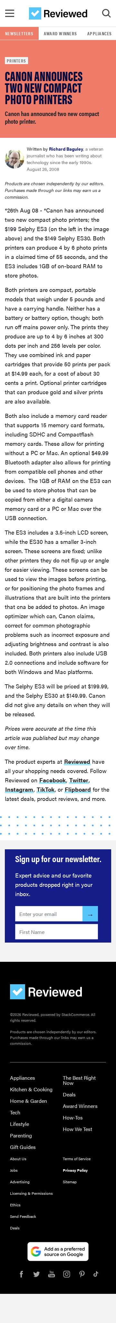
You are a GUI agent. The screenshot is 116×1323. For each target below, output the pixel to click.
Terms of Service (77, 1158)
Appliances (22, 1077)
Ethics (15, 1205)
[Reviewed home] (58, 13)
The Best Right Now (79, 1080)
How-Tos (73, 1117)
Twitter (78, 780)
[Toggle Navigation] (9, 13)
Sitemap (70, 1182)
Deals (69, 1094)
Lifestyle (19, 1123)
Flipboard (78, 789)
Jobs (14, 1170)
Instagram (19, 789)
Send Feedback (23, 1216)
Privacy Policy (75, 1170)
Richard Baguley (66, 149)
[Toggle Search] (106, 13)
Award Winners (60, 33)
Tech (15, 1112)
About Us (18, 1158)
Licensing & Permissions (31, 1193)
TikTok (45, 789)
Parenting (21, 1135)
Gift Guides (23, 1147)
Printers (16, 60)
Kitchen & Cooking (31, 1089)
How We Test (77, 1129)
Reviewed (77, 761)
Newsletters (19, 33)
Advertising (20, 1182)
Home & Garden (28, 1100)
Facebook (52, 780)
